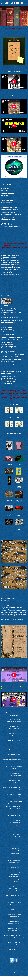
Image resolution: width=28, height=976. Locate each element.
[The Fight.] (19, 458)
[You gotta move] (9, 424)
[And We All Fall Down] (19, 522)
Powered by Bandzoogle (14, 972)
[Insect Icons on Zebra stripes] (9, 410)
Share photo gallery (14, 433)
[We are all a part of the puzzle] (9, 508)
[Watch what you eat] (9, 494)
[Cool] (9, 445)
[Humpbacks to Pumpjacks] (19, 508)
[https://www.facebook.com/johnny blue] (16, 960)
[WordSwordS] (9, 458)
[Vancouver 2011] (9, 522)
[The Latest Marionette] (19, 480)
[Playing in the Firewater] (19, 410)
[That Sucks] (19, 424)
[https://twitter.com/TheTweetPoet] (11, 960)
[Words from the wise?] (19, 494)
